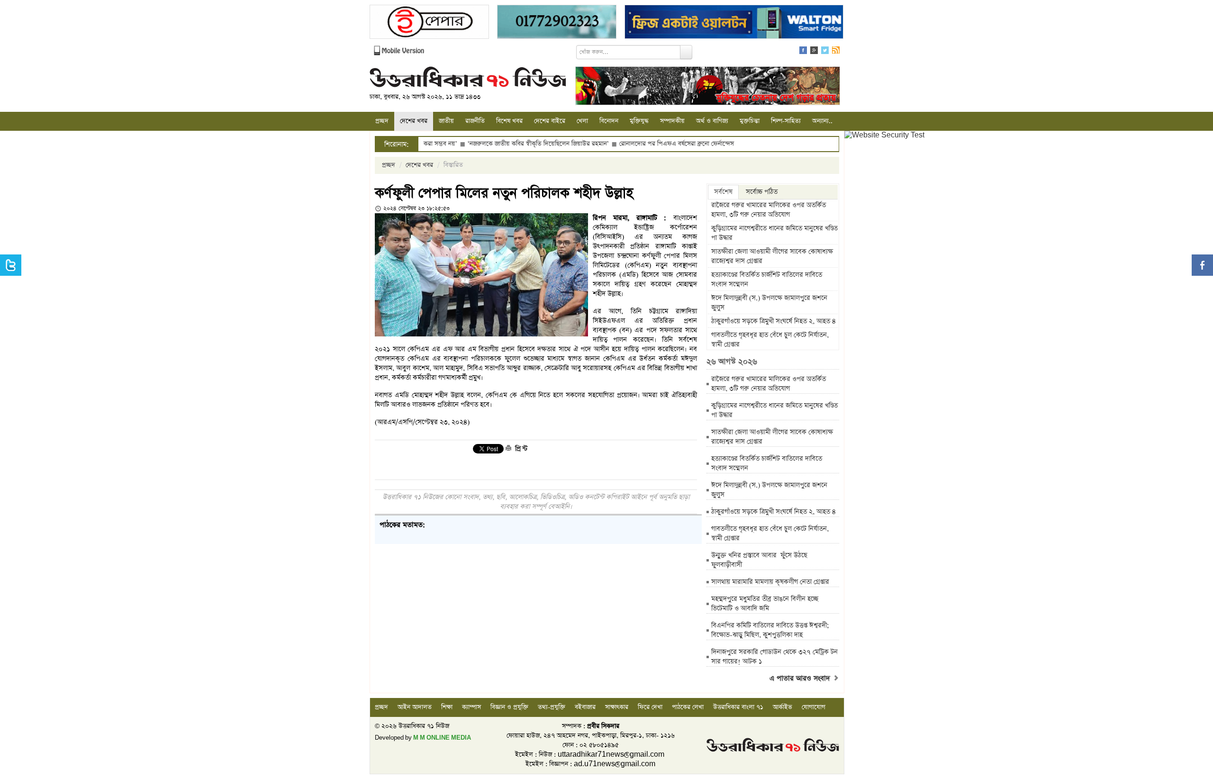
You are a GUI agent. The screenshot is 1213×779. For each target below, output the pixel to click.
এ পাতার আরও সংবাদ (801, 678)
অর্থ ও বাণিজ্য (712, 121)
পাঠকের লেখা (688, 707)
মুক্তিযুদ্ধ (639, 121)
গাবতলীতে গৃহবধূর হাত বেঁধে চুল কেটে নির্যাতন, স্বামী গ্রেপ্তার (770, 339)
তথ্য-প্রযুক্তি (551, 707)
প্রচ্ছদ (382, 121)
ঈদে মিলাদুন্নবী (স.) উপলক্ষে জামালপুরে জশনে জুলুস (769, 302)
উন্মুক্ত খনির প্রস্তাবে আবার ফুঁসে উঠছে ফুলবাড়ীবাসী (759, 560)
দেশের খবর (413, 121)
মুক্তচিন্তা (750, 121)
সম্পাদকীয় (672, 121)
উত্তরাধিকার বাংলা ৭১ (738, 707)
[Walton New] (734, 22)
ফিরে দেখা (650, 707)
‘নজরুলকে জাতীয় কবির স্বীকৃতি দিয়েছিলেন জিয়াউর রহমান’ (501, 143)
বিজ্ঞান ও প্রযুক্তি (509, 707)
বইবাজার (585, 707)
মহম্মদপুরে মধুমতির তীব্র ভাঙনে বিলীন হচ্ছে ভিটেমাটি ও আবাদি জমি (764, 603)
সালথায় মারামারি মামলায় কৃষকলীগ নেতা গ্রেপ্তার (770, 582)
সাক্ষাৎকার (616, 707)
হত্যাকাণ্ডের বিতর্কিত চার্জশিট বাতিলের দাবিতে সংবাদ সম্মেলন (766, 279)
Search (686, 52)
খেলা (582, 121)
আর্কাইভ (782, 707)
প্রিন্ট (520, 448)
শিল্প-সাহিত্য (786, 121)
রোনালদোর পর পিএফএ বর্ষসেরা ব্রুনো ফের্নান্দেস (640, 143)
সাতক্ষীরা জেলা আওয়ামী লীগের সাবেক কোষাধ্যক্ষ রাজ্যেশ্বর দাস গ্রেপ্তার (772, 256)
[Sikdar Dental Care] (557, 22)
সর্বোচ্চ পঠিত (762, 192)
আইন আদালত (415, 707)
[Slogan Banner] (708, 86)
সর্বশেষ (723, 192)
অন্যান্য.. (822, 121)
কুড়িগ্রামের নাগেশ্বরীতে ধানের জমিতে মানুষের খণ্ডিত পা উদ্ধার (774, 233)
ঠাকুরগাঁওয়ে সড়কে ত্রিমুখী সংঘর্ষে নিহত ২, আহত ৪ (773, 321)
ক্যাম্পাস (471, 707)
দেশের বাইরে (549, 121)
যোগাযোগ (813, 707)
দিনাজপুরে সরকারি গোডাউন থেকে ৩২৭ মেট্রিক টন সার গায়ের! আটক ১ (774, 656)
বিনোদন (608, 121)
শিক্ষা (447, 707)
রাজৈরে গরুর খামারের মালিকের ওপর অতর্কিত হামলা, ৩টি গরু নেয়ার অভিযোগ (768, 209)
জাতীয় (446, 121)
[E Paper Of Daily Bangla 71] (429, 22)
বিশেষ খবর (509, 121)
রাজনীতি (475, 121)
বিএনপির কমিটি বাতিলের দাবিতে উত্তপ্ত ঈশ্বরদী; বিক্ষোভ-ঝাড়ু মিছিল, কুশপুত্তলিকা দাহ (770, 630)
